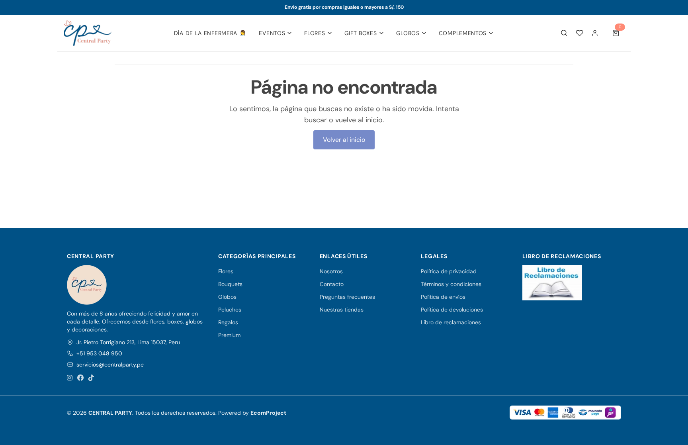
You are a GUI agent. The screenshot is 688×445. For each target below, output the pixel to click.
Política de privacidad (449, 271)
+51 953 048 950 (99, 353)
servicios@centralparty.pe (110, 364)
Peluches (229, 309)
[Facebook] (80, 378)
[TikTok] (91, 378)
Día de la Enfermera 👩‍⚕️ (210, 33)
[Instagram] (69, 378)
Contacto (332, 284)
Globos (408, 33)
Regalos (228, 322)
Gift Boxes (360, 33)
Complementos (463, 33)
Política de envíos (443, 296)
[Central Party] (87, 33)
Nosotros (331, 271)
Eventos (272, 33)
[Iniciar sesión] (595, 33)
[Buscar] (564, 33)
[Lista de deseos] (579, 33)
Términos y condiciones (451, 284)
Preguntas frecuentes (347, 296)
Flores (314, 33)
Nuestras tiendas (342, 309)
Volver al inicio (344, 139)
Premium (229, 335)
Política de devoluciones (452, 309)
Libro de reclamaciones (451, 322)
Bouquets (230, 284)
